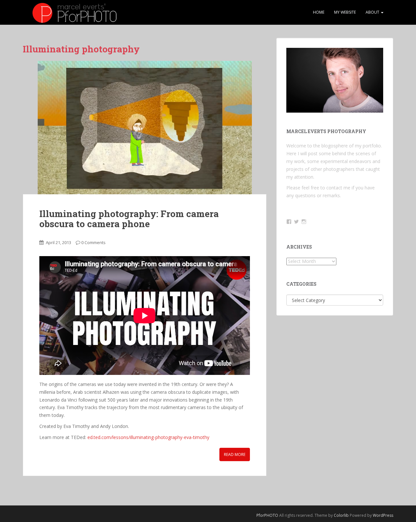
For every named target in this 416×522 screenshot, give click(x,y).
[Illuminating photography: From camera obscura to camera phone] (144, 127)
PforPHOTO (267, 515)
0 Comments (93, 242)
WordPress (383, 515)
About (373, 12)
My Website (345, 12)
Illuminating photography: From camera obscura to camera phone (129, 219)
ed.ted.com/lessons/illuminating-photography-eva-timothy (148, 437)
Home (318, 12)
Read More (234, 454)
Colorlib (341, 515)
